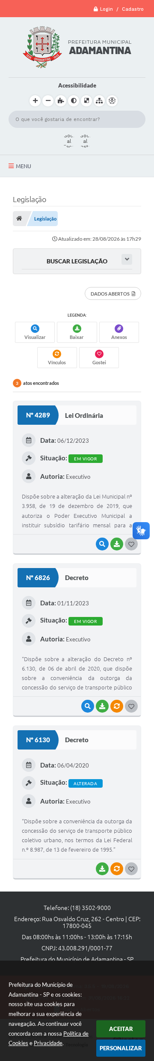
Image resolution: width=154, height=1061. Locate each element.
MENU (23, 166)
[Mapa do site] (99, 100)
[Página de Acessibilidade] (112, 100)
